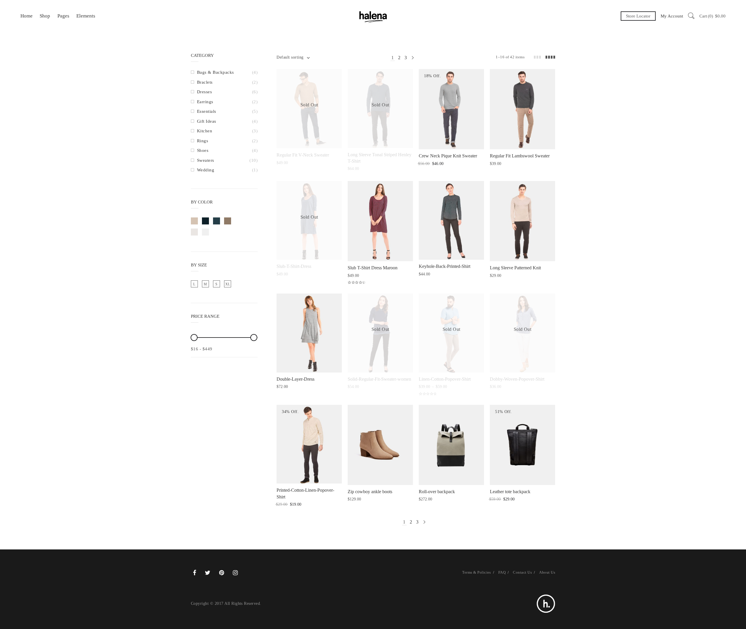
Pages (63, 16)
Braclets (205, 82)
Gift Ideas (206, 121)
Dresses (204, 91)
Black (205, 220)
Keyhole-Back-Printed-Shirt (444, 266)
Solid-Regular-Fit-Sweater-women (379, 379)
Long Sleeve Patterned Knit (515, 267)
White (205, 232)
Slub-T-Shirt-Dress (294, 266)
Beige (194, 220)
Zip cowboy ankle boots (370, 491)
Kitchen (204, 131)
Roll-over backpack (437, 491)
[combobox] (293, 57)
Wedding (205, 170)
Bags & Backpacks (215, 72)
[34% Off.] (309, 443)
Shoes (202, 150)
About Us (547, 572)
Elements (85, 16)
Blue (216, 220)
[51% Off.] (522, 444)
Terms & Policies (476, 572)
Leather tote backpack (510, 491)
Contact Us (522, 572)
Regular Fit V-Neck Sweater (303, 154)
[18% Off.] (451, 108)
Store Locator (638, 16)
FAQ (502, 572)
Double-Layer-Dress (295, 379)
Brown (227, 220)
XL (227, 284)
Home (26, 16)
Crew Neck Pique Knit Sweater (448, 155)
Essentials (206, 111)
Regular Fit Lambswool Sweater (520, 155)
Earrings (205, 101)
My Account (672, 16)
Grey (194, 232)
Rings (202, 140)
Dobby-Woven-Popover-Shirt (517, 379)
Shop (45, 16)
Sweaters (205, 160)
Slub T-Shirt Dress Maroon (372, 267)
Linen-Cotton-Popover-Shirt (445, 379)
